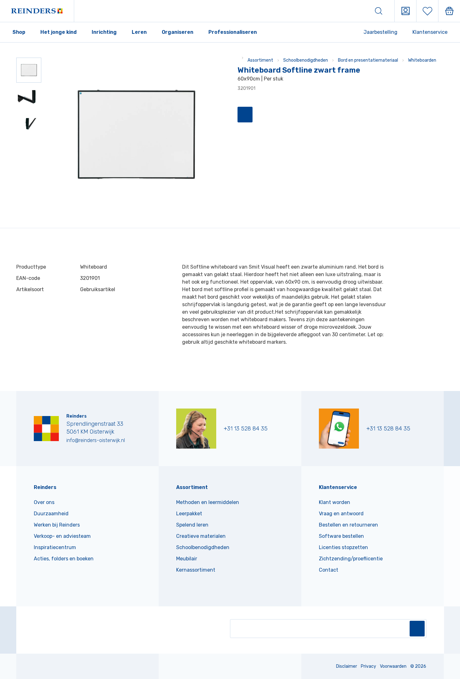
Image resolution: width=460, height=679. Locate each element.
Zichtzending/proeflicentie (351, 559)
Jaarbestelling (380, 32)
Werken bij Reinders (57, 525)
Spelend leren (192, 525)
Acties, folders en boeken (64, 559)
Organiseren (177, 32)
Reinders (45, 487)
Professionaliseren (232, 32)
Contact (328, 570)
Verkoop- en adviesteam (62, 536)
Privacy (368, 666)
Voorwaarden (393, 666)
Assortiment (260, 60)
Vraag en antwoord (341, 514)
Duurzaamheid (51, 514)
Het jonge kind (58, 32)
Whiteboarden (422, 60)
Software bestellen (341, 536)
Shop (19, 32)
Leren (139, 32)
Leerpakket (189, 514)
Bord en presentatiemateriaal (368, 60)
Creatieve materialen (201, 536)
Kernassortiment (195, 570)
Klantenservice (429, 32)
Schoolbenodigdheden (305, 60)
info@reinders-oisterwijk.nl (95, 440)
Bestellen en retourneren (348, 525)
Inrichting (104, 32)
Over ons (44, 502)
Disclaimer (346, 666)
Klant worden (334, 502)
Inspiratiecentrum (55, 547)
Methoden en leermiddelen (207, 502)
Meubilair (186, 559)
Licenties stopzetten (343, 547)
